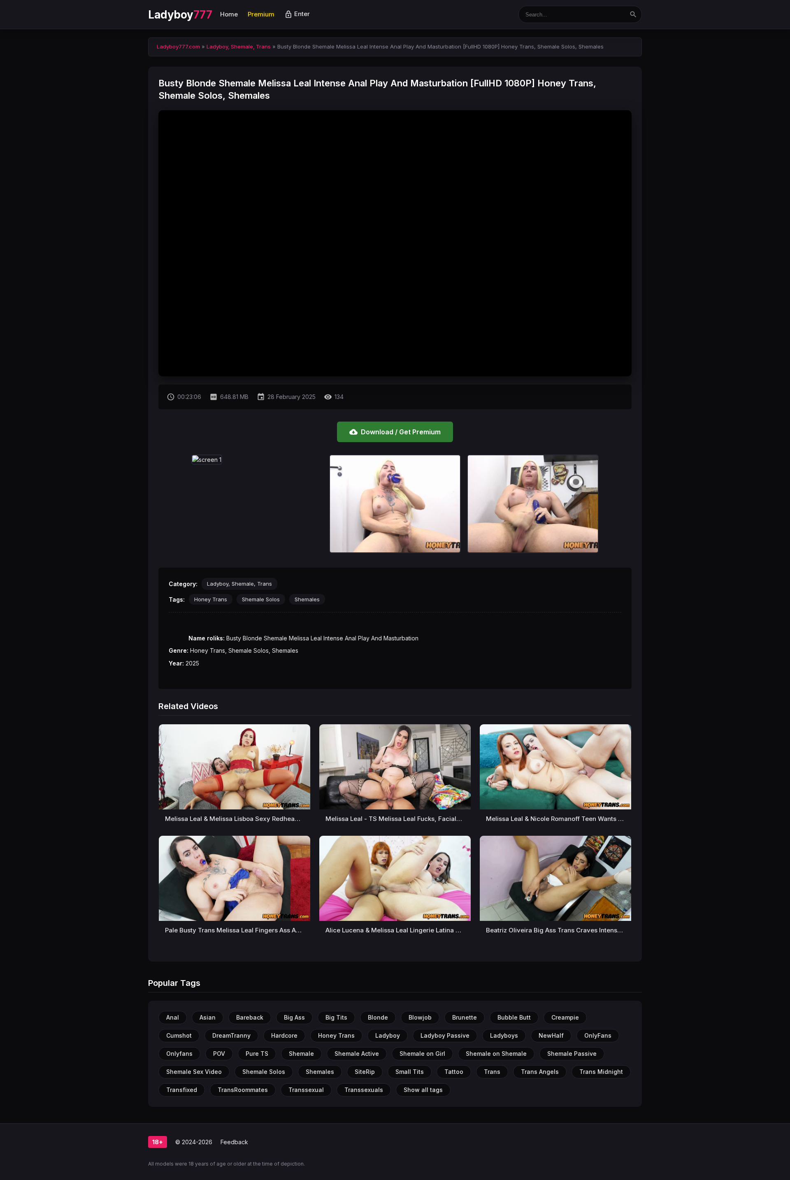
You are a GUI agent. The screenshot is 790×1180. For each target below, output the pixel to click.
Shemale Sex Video (194, 1071)
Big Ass (294, 1017)
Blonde (378, 1017)
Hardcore (284, 1035)
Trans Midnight (601, 1071)
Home (229, 14)
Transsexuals (363, 1089)
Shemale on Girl (422, 1053)
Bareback (249, 1017)
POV (219, 1053)
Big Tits (336, 1017)
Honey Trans (210, 599)
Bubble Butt (514, 1017)
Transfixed (181, 1089)
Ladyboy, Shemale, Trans (239, 583)
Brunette (464, 1017)
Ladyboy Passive (445, 1035)
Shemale (301, 1053)
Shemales (307, 599)
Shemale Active (357, 1053)
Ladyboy (180, 14)
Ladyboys (504, 1035)
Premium (261, 14)
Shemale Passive (572, 1053)
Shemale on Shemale (496, 1053)
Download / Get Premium (395, 432)
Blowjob (420, 1017)
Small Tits (409, 1071)
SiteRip (365, 1071)
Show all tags (423, 1089)
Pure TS (257, 1053)
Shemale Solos (261, 599)
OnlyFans (597, 1035)
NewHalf (551, 1035)
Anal (172, 1017)
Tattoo (453, 1071)
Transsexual (306, 1089)
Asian (208, 1017)
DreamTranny (231, 1035)
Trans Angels (540, 1071)
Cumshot (179, 1035)
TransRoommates (243, 1089)
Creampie (565, 1017)
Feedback (234, 1141)
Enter (297, 14)
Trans (492, 1071)
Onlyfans (179, 1053)
